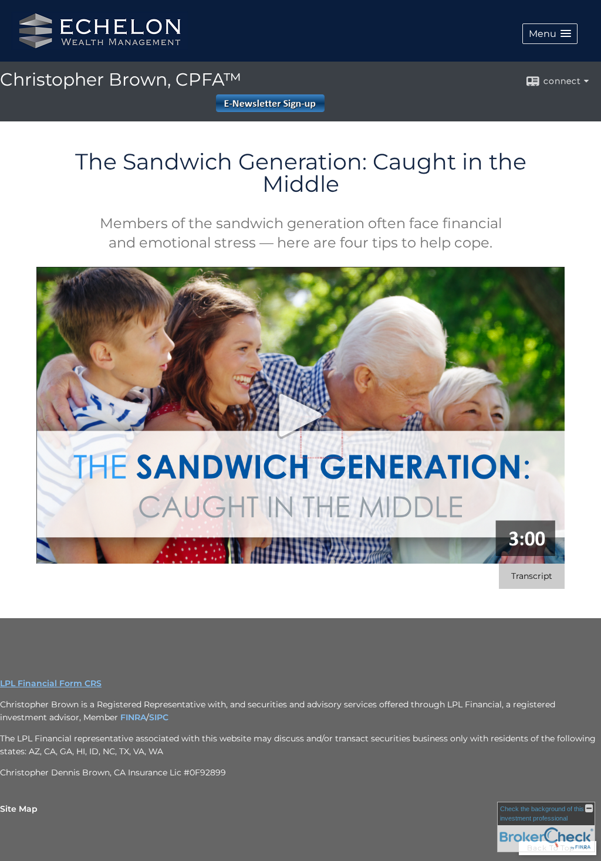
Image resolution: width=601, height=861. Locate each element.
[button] (550, 33)
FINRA (133, 717)
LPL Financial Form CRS (51, 683)
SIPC (158, 717)
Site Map (19, 809)
